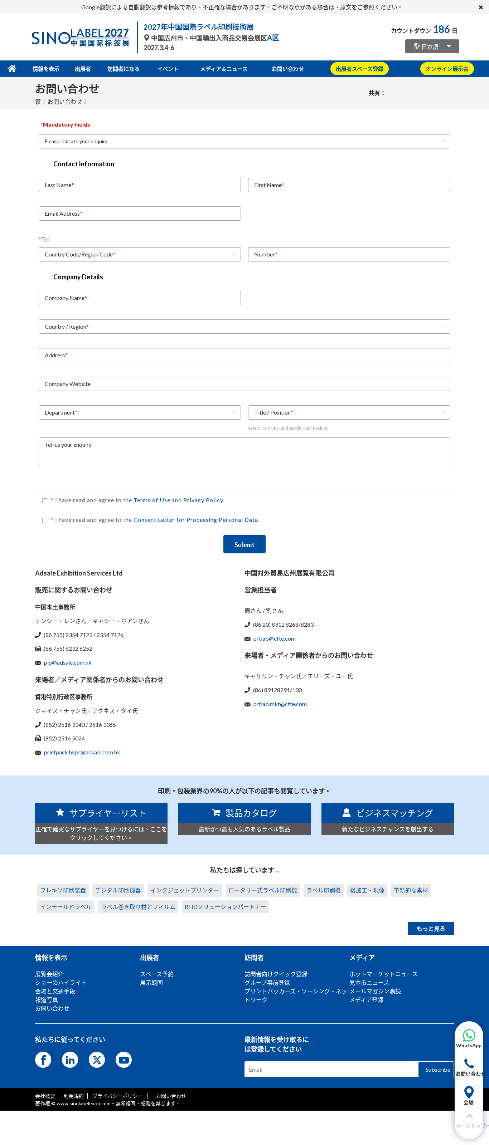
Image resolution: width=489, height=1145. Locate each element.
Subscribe (438, 1069)
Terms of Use (153, 499)
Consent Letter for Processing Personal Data (196, 519)
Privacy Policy (203, 499)
